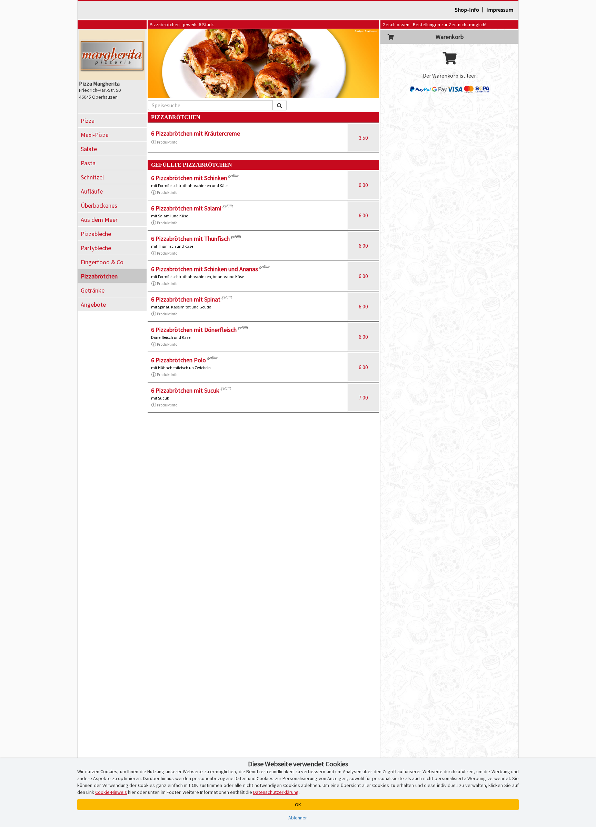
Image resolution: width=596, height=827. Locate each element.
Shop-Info (467, 9)
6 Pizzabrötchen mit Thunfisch (190, 239)
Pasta (88, 163)
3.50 (363, 137)
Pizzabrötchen (99, 276)
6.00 (363, 184)
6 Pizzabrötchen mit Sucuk (185, 390)
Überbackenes (99, 205)
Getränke (93, 290)
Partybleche (96, 248)
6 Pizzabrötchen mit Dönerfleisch (194, 330)
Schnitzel (92, 177)
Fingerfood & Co (102, 262)
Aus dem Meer (99, 220)
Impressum (499, 9)
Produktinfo (167, 142)
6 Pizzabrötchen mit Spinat (185, 299)
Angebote (93, 304)
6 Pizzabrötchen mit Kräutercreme (195, 133)
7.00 (363, 397)
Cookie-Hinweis (111, 792)
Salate (89, 149)
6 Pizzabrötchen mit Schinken (189, 178)
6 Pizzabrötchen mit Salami (186, 208)
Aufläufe (92, 191)
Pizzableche (96, 234)
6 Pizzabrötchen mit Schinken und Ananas (204, 269)
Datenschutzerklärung (276, 792)
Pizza (88, 121)
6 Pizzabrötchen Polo (178, 360)
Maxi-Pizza (95, 135)
